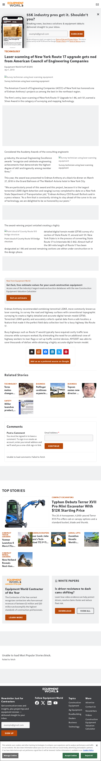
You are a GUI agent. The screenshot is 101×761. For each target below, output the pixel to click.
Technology (12, 51)
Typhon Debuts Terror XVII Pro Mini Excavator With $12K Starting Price (74, 506)
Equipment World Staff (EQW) (18, 66)
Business (40, 384)
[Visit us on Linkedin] (49, 702)
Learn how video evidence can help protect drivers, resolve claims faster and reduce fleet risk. (74, 600)
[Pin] (66, 351)
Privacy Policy (61, 41)
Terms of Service (75, 41)
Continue (53, 446)
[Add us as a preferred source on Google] (38, 351)
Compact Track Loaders (6, 535)
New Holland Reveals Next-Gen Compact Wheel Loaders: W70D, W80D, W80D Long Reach (9, 563)
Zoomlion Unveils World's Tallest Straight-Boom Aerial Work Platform (75, 539)
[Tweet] (59, 351)
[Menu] (3, 4)
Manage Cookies (10, 755)
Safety (7, 401)
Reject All (89, 755)
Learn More (16, 617)
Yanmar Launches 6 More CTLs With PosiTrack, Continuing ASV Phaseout (8, 543)
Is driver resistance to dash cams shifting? (73, 590)
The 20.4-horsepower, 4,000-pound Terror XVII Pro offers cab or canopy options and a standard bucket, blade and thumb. (74, 519)
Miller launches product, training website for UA (10, 407)
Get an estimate (18, 298)
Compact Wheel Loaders (6, 555)
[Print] (31, 351)
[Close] (97, 745)
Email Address (52, 433)
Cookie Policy (88, 750)
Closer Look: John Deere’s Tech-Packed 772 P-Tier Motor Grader (39, 539)
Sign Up (9, 733)
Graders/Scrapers (39, 533)
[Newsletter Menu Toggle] (97, 4)
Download (65, 611)
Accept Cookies (71, 755)
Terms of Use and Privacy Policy (67, 39)
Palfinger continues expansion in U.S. (41, 390)
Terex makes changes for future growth (9, 390)
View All (85, 611)
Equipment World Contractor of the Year (24, 590)
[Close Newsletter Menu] (98, 14)
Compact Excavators (63, 497)
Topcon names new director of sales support (73, 390)
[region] (50, 751)
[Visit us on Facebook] (37, 702)
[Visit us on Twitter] (43, 702)
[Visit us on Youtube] (55, 702)
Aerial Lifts (74, 533)
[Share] (45, 351)
